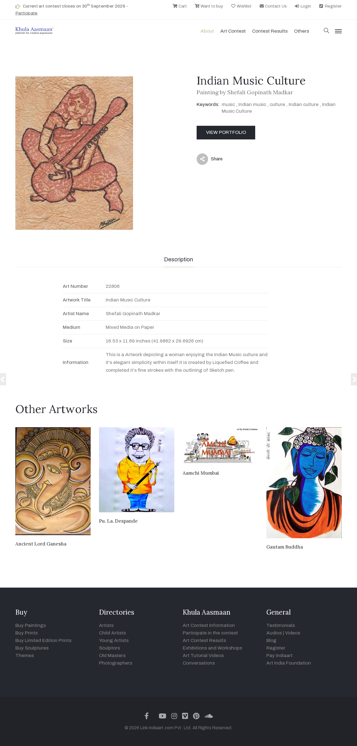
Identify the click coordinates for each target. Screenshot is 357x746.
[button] (326, 31)
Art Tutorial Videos (203, 655)
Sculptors (109, 648)
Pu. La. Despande (118, 521)
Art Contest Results (204, 640)
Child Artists (112, 633)
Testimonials (280, 625)
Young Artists (114, 640)
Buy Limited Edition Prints (43, 640)
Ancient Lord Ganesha (40, 544)
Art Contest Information (209, 625)
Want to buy (211, 6)
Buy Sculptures (32, 648)
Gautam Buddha (284, 547)
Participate (26, 13)
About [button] (207, 31)
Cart (182, 6)
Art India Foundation (288, 663)
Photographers (115, 663)
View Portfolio (226, 132)
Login (305, 6)
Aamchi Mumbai (201, 473)
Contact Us (275, 6)
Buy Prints (26, 633)
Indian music (252, 104)
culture (277, 104)
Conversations (199, 663)
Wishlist (244, 6)
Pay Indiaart (279, 655)
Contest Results (270, 31)
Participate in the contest (210, 633)
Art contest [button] (233, 31)
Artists (106, 625)
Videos (292, 633)
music (228, 104)
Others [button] (301, 31)
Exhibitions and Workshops (212, 648)
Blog (271, 640)
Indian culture (304, 104)
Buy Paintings (30, 625)
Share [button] (212, 160)
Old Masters (112, 655)
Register (333, 6)
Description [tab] (178, 259)
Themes (24, 655)
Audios (274, 633)
